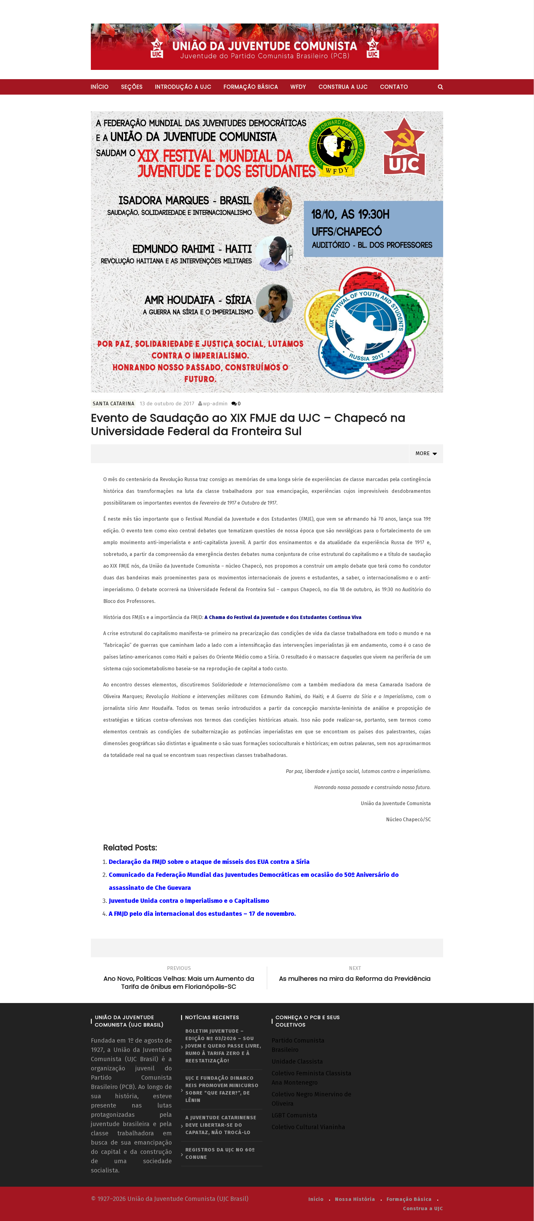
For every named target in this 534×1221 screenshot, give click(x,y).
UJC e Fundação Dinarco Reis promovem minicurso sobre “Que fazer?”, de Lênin (222, 1089)
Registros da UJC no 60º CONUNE (220, 1153)
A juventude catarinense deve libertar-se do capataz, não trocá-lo (220, 1125)
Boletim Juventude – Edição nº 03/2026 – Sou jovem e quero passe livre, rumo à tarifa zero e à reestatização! (223, 1046)
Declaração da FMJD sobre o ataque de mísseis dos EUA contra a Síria (209, 861)
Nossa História (355, 1199)
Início (100, 87)
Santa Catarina (113, 404)
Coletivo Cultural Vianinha (308, 1127)
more (424, 453)
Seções (132, 87)
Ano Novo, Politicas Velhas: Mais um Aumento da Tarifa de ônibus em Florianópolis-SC (179, 979)
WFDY (298, 87)
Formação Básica (409, 1199)
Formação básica (251, 87)
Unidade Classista (297, 1061)
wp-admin (215, 403)
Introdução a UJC (183, 87)
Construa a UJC (343, 87)
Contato (394, 87)
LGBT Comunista (294, 1115)
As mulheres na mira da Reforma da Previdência (355, 975)
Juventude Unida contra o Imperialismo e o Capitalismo (189, 900)
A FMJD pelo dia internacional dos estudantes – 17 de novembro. (202, 913)
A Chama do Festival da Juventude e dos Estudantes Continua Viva (283, 617)
